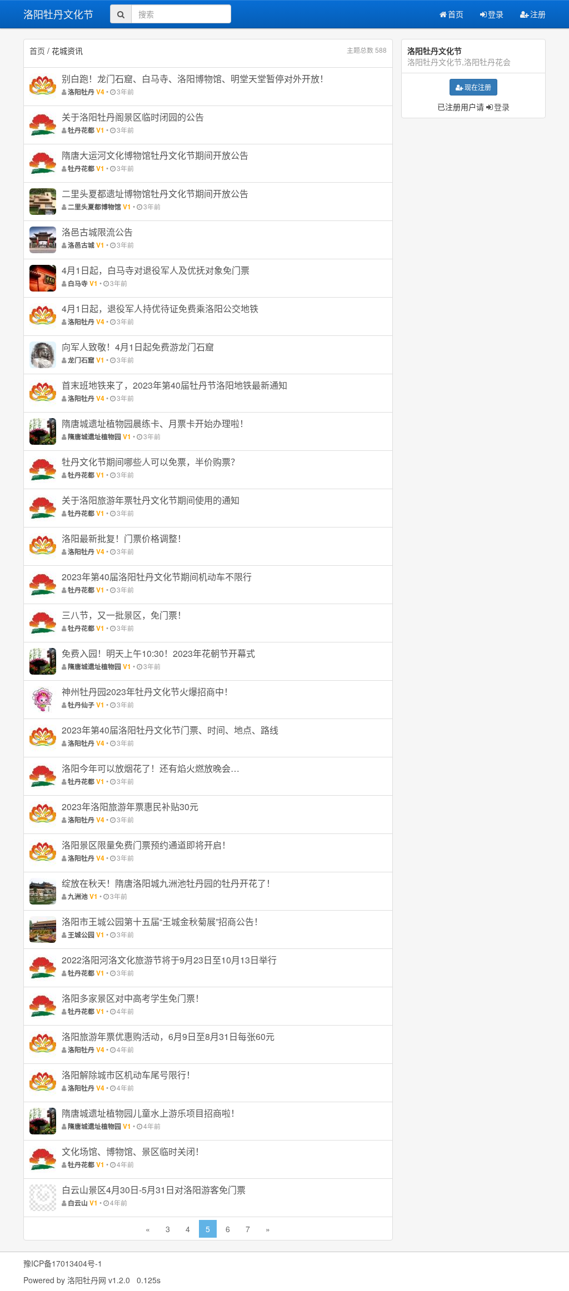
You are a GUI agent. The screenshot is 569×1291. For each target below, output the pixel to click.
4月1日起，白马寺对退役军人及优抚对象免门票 (155, 270)
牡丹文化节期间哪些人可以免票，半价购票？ (150, 461)
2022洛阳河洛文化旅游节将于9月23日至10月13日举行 (169, 959)
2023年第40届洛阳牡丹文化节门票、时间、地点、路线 (170, 730)
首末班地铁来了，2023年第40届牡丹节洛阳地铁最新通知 (174, 385)
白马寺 (78, 283)
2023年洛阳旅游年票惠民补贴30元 (130, 806)
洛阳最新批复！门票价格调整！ (124, 538)
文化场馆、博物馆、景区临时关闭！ (133, 1151)
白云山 (78, 1203)
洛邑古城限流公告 (97, 231)
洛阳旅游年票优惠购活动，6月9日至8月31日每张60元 (168, 1036)
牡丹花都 (81, 130)
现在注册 (478, 87)
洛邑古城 (81, 245)
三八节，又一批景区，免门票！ (124, 615)
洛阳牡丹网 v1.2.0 (98, 1279)
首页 (455, 13)
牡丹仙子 (81, 705)
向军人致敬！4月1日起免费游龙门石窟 (138, 346)
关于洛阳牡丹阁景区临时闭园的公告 (133, 116)
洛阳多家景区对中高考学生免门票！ (133, 998)
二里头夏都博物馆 (94, 207)
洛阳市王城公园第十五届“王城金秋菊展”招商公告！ (162, 921)
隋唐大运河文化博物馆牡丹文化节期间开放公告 (155, 155)
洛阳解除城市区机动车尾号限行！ (128, 1074)
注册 (538, 13)
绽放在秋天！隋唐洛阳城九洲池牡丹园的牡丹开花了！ (168, 883)
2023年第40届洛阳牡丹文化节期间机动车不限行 (157, 576)
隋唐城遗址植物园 (94, 436)
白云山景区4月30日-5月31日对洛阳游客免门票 (154, 1189)
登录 (495, 13)
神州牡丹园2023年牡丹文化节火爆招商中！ (147, 691)
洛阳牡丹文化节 (58, 14)
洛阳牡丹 (81, 92)
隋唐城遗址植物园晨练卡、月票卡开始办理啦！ (155, 423)
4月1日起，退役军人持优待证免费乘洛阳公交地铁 (160, 308)
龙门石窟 (81, 360)
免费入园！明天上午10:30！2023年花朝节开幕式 (158, 653)
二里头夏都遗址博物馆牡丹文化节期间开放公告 (155, 193)
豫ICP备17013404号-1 (62, 1263)
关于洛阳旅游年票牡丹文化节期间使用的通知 (150, 500)
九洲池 (78, 896)
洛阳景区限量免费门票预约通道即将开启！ (146, 844)
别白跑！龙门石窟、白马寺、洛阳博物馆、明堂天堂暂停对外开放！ (195, 78)
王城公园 (81, 935)
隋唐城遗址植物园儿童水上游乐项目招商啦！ (150, 1113)
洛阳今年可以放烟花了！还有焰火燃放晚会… (150, 768)
